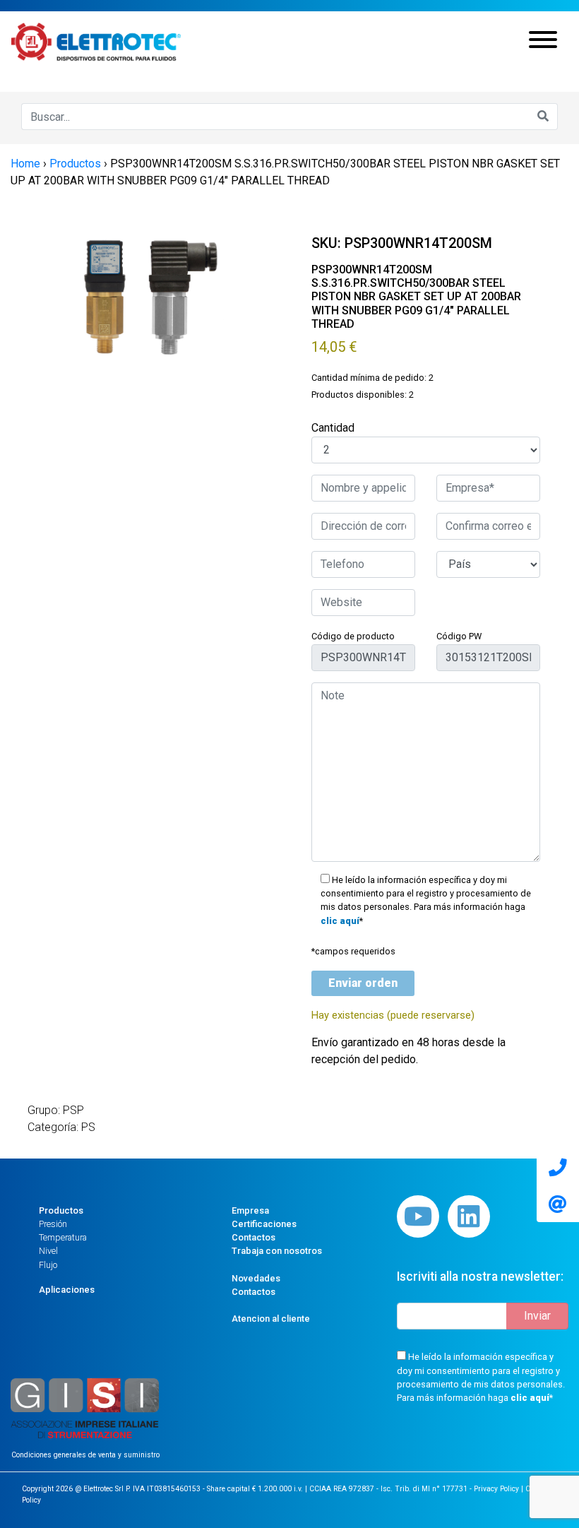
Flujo (48, 1265)
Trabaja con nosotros (277, 1250)
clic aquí (340, 921)
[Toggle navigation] (543, 41)
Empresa (250, 1210)
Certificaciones (264, 1224)
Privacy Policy (496, 1488)
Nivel (48, 1250)
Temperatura (63, 1237)
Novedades (256, 1278)
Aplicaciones (67, 1289)
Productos (61, 1210)
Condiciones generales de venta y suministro (85, 1454)
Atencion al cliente (271, 1318)
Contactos (253, 1237)
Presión (53, 1224)
